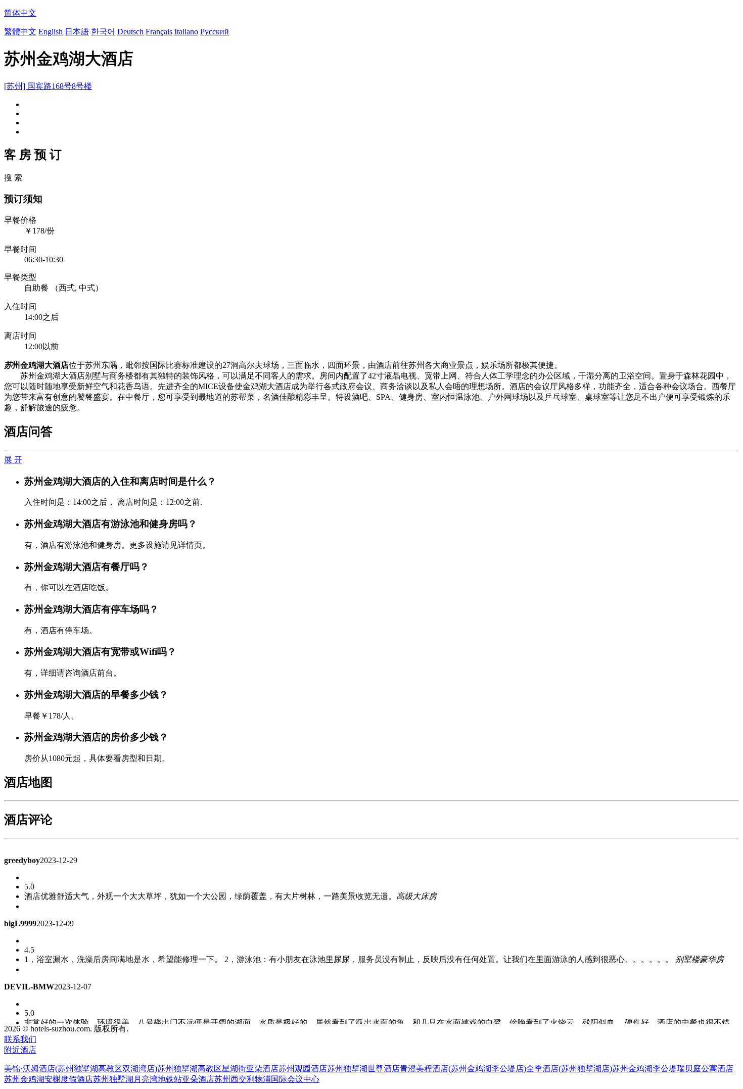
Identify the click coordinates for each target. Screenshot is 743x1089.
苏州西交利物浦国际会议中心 (266, 1079)
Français (159, 31)
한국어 (103, 31)
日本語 (77, 31)
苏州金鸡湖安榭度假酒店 (48, 1079)
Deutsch (130, 31)
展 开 (13, 459)
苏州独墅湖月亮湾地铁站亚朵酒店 (153, 1079)
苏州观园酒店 (302, 1068)
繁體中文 (20, 31)
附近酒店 (20, 1050)
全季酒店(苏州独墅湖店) (569, 1068)
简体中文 (20, 13)
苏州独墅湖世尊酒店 (363, 1068)
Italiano (186, 31)
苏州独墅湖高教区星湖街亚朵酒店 (217, 1068)
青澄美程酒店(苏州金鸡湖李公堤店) (463, 1068)
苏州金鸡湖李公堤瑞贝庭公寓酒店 (672, 1068)
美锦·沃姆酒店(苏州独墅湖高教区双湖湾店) (80, 1068)
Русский (214, 31)
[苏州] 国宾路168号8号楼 (48, 86)
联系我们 (20, 1039)
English (50, 31)
